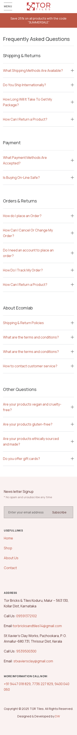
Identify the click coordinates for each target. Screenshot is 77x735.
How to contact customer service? (30, 366)
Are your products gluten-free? (27, 424)
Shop (8, 548)
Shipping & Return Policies (23, 322)
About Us (11, 558)
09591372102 (26, 616)
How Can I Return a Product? (25, 119)
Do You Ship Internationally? (24, 85)
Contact (10, 567)
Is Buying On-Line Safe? (21, 177)
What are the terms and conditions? (31, 337)
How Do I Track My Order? (23, 270)
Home (8, 538)
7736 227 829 (42, 683)
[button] (38, 70)
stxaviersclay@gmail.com (33, 661)
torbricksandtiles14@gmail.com (37, 625)
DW (57, 716)
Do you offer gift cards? (21, 458)
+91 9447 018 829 (17, 683)
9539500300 (26, 651)
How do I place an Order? (22, 215)
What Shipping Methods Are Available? (33, 70)
